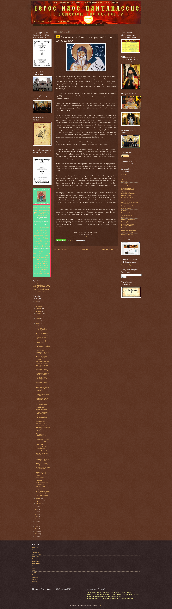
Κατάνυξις (124, 210)
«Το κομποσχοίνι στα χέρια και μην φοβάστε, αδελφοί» (43, 469)
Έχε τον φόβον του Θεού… (43, 450)
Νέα (52, 24)
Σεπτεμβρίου (39, 313)
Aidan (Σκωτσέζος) (44, 213)
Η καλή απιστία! (40, 350)
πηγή (86, 236)
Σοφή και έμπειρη (40, 486)
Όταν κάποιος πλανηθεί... (42, 495)
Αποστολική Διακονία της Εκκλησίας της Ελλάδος (127, 188)
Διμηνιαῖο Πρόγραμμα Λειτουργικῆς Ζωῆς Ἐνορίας (41, 358)
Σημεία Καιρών (125, 228)
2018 (36, 521)
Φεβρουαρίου (39, 501)
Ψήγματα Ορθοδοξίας (127, 234)
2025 (36, 304)
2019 (36, 519)
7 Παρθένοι (43, 212)
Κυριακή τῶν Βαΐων (41, 402)
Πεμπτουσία (124, 217)
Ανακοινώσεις (36, 550)
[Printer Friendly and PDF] (61, 240)
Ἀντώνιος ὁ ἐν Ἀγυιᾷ (45, 246)
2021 (36, 514)
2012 (36, 536)
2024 (36, 506)
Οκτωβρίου (39, 311)
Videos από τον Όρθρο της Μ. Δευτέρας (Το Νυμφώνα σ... (42, 389)
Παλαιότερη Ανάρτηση (110, 249)
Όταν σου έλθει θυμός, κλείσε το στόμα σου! (42, 424)
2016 (36, 526)
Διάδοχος (37, 212)
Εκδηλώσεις (35, 556)
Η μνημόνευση (39, 444)
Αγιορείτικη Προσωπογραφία (128, 176)
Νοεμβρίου (39, 308)
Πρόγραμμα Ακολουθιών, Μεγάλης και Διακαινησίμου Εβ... (42, 434)
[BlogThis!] (79, 240)
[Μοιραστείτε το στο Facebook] (82, 240)
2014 (36, 531)
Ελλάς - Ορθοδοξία (126, 200)
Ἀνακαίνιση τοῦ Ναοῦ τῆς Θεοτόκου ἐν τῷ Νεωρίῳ (42, 208)
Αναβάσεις (124, 183)
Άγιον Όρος (124, 174)
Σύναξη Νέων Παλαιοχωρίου (42, 291)
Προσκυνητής (124, 222)
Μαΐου (38, 323)
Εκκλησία (45, 24)
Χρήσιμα (34, 581)
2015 (36, 529)
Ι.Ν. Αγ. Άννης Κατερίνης (127, 206)
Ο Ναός (34, 572)
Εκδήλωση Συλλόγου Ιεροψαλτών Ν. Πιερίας (42, 438)
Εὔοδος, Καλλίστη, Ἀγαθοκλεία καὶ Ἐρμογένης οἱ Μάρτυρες (41, 236)
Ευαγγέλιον (66, 24)
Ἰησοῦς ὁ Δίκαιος (40, 230)
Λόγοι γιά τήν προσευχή (42, 333)
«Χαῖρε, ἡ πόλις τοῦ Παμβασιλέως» (41, 447)
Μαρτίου (38, 498)
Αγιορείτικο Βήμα (125, 179)
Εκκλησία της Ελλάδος (127, 197)
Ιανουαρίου (39, 503)
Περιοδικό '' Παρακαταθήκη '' (128, 219)
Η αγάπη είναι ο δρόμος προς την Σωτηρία (42, 412)
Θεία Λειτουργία (36, 561)
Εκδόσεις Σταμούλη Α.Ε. (127, 195)
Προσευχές (35, 577)
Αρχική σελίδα (85, 249)
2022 (36, 511)
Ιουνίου (38, 321)
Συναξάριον (85, 24)
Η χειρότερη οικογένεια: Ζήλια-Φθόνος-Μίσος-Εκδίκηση (42, 329)
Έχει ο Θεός (39, 457)
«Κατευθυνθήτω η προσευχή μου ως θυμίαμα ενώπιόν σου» (43, 429)
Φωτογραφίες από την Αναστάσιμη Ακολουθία (42, 370)
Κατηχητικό (35, 565)
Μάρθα (41, 229)
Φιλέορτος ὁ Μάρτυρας (44, 210)
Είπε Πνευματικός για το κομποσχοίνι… (42, 483)
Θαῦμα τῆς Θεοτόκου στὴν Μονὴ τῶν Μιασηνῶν (41, 233)
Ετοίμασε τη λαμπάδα (41, 409)
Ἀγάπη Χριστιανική (41, 477)
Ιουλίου (38, 318)
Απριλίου (38, 326)
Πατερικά (63, 242)
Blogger (99, 605)
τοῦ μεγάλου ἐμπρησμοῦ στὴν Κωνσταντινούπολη (41, 240)
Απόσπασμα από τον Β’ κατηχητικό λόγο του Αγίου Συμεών (42, 406)
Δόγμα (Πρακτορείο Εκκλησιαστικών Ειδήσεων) (128, 192)
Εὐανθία (46, 229)
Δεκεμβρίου (39, 306)
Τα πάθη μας (39, 480)
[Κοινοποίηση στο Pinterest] (84, 240)
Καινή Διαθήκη (75, 24)
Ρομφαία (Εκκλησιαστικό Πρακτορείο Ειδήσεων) (127, 225)
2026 (36, 301)
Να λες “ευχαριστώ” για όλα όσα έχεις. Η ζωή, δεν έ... (43, 492)
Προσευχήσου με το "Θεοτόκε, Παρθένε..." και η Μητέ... (43, 474)
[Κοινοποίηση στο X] (80, 240)
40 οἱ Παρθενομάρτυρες (40, 231)
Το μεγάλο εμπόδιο (40, 421)
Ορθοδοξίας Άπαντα (126, 215)
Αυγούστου (39, 316)
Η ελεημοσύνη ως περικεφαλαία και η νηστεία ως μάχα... (41, 417)
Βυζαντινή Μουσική (95, 24)
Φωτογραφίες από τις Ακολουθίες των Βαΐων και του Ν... (42, 394)
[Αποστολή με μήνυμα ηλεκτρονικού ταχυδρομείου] (77, 240)
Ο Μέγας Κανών (40, 489)
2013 (36, 534)
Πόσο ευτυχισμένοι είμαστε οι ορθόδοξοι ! (42, 366)
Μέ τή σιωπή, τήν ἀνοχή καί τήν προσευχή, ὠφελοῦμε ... (43, 346)
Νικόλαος (40, 243)
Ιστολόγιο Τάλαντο (126, 208)
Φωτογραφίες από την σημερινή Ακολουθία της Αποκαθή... (42, 378)
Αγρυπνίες (124, 181)
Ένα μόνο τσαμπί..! (41, 442)
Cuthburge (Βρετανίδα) (41, 215)
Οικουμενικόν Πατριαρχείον (128, 212)
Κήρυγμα (34, 570)
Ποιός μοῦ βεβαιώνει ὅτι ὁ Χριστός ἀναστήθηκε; (42, 362)
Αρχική (38, 24)
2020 (36, 516)
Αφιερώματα (35, 552)
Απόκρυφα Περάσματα (127, 186)
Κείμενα (58, 24)
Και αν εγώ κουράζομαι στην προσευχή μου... (43, 341)
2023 (36, 509)
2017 (36, 524)
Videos (34, 584)
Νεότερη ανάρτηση (60, 249)
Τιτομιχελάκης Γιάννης (127, 232)
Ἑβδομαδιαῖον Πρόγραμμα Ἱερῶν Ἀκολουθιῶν (42, 353)
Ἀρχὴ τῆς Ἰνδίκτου (38, 227)
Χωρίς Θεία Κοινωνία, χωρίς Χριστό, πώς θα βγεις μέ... (43, 337)
